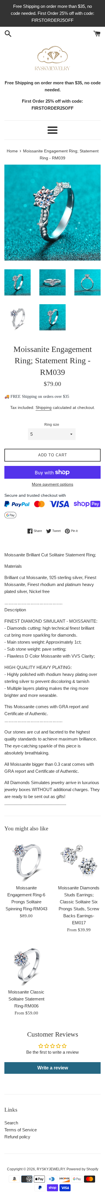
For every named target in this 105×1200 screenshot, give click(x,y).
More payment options (52, 484)
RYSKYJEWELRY (51, 1169)
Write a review (52, 1067)
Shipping (44, 407)
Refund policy (17, 1136)
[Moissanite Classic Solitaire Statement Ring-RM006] (26, 964)
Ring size (51, 425)
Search (11, 1122)
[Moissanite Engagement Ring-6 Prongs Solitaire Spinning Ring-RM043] (26, 860)
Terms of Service (20, 1129)
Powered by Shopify (82, 1169)
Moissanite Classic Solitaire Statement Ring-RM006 (26, 998)
